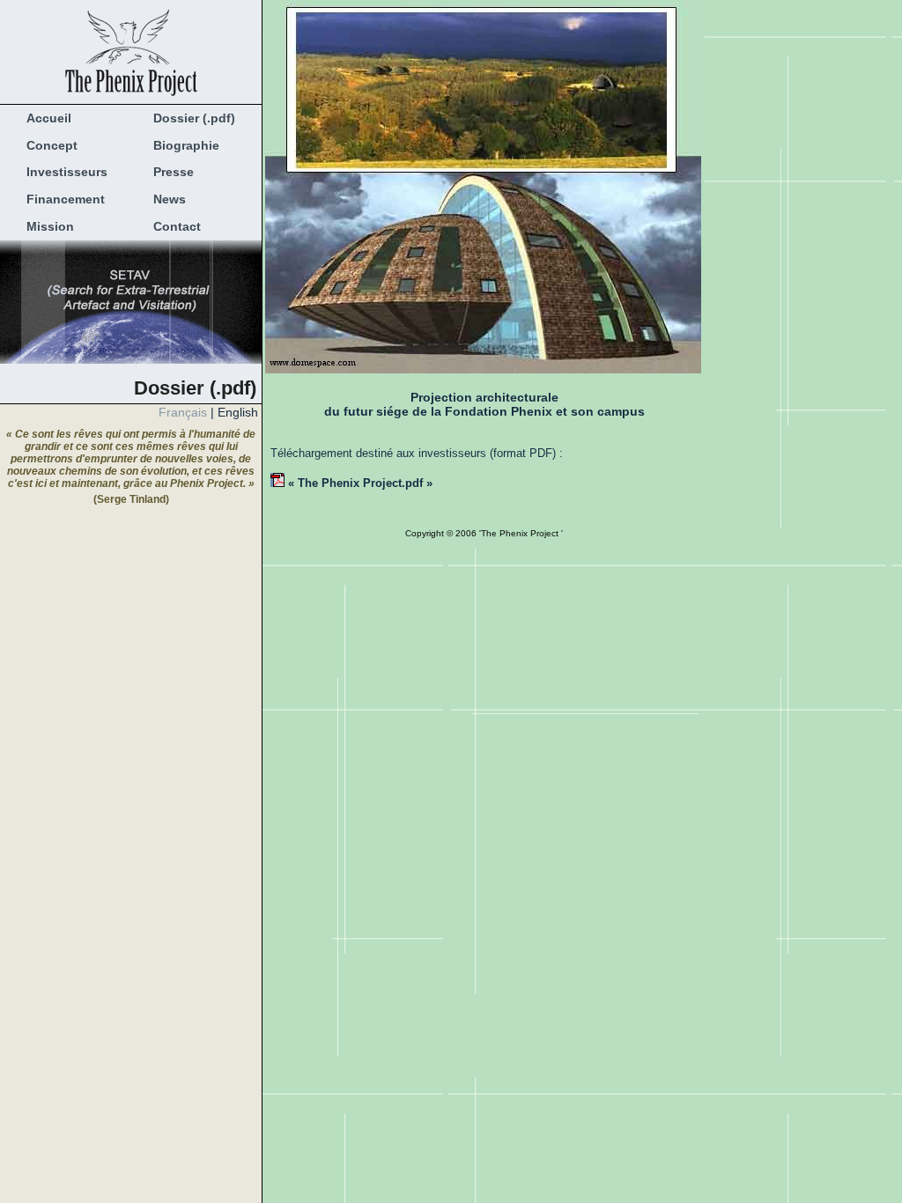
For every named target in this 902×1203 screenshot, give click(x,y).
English (238, 412)
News (164, 199)
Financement (60, 199)
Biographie (181, 145)
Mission (45, 226)
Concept (47, 145)
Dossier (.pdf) (189, 118)
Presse (168, 172)
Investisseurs (61, 172)
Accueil (43, 118)
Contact (172, 226)
